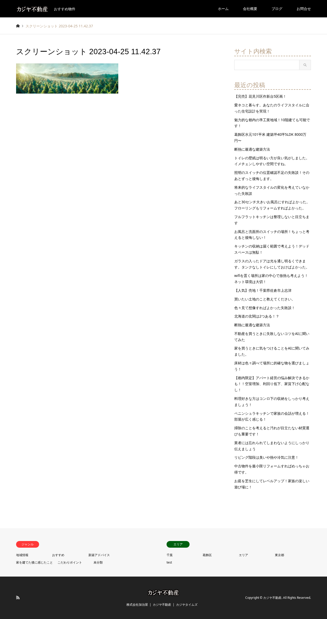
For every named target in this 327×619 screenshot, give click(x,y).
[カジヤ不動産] (163, 593)
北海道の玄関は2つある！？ (256, 316)
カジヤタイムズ (186, 604)
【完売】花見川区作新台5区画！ (260, 96)
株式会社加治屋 (137, 604)
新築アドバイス (99, 555)
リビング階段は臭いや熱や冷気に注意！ (266, 457)
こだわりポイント (69, 562)
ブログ (277, 8)
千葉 (170, 555)
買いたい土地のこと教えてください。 (264, 299)
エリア (243, 555)
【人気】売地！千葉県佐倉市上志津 (262, 290)
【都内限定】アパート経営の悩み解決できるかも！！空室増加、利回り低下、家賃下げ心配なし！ (271, 383)
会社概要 (250, 8)
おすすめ (58, 555)
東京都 (279, 555)
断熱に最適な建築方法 (252, 149)
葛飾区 (207, 555)
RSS (18, 597)
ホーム (223, 8)
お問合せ (304, 8)
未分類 (98, 562)
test (169, 562)
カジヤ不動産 (162, 604)
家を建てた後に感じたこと (34, 562)
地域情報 (22, 555)
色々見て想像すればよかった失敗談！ (264, 307)
